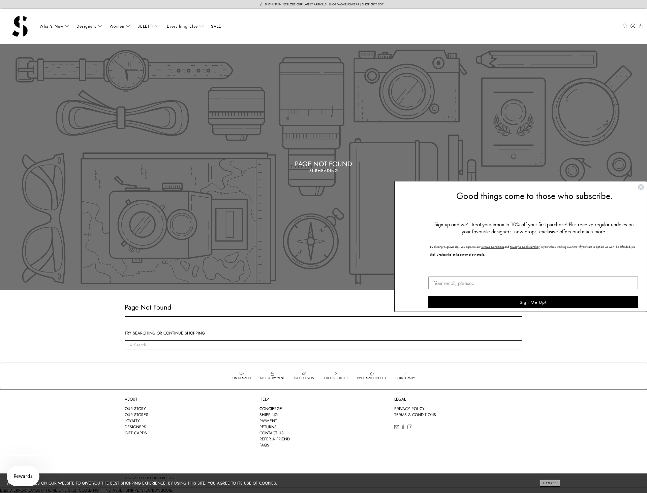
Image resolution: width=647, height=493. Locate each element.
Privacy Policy (409, 409)
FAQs (264, 445)
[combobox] (323, 344)
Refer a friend (274, 439)
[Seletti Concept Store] (19, 26)
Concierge (270, 409)
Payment (268, 421)
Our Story (135, 409)
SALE (216, 26)
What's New (51, 26)
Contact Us (271, 433)
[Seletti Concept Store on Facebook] (403, 428)
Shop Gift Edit (372, 4)
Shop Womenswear (344, 4)
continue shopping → (186, 333)
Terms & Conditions (415, 415)
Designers (86, 26)
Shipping (268, 415)
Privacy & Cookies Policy (525, 247)
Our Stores (136, 415)
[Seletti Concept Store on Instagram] (409, 428)
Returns (268, 427)
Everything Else (182, 26)
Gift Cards (136, 433)
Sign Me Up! (533, 302)
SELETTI (145, 26)
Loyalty (132, 421)
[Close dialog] (641, 187)
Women (117, 26)
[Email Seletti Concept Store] (396, 428)
